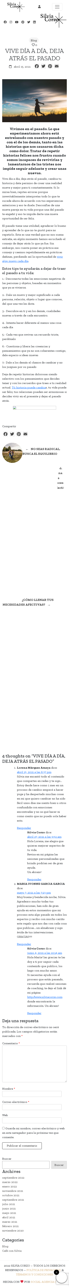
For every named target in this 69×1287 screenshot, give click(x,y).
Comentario (11, 1043)
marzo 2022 (9, 1182)
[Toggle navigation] (57, 6)
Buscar (6, 1158)
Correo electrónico (15, 1102)
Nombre (8, 1088)
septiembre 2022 (13, 1177)
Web (5, 1115)
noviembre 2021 (12, 1191)
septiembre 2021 (13, 1199)
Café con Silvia (12, 1250)
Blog (34, 40)
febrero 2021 (10, 1226)
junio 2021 (9, 1208)
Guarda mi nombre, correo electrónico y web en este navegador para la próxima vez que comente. (33, 1133)
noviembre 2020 (13, 1230)
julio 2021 (8, 1204)
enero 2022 (9, 1186)
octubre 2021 (10, 1195)
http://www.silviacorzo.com (44, 997)
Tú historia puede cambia (29, 387)
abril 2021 (8, 1217)
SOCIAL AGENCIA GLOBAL (48, 1282)
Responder (24, 828)
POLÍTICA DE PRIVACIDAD (43, 1270)
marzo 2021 (9, 1221)
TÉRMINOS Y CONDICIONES (34, 1274)
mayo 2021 (9, 1213)
